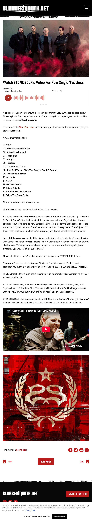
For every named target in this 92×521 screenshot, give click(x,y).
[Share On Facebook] (70, 450)
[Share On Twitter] (76, 450)
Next (82, 461)
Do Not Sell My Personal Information (37, 516)
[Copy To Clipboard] (87, 450)
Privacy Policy (30, 510)
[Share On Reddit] (81, 450)
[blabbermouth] (26, 11)
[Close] (88, 505)
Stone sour (21, 449)
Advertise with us (78, 493)
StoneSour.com (26, 127)
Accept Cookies (59, 516)
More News (45, 461)
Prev (10, 461)
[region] (46, 511)
